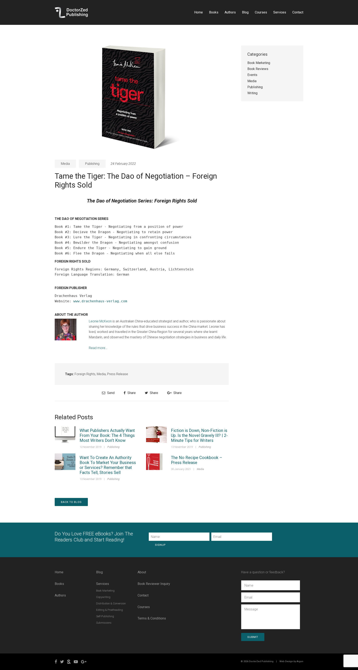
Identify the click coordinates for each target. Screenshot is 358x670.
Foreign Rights (85, 374)
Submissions (103, 622)
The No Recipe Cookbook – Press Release (196, 460)
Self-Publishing (105, 616)
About (142, 572)
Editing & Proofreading (109, 609)
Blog (245, 12)
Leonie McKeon (100, 321)
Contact (297, 12)
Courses (261, 12)
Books (213, 12)
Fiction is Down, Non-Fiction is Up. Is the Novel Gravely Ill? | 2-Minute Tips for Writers (199, 435)
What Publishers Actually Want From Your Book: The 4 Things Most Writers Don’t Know (107, 435)
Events (252, 75)
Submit (252, 637)
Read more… (98, 348)
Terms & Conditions (152, 618)
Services (279, 12)
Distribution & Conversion (111, 603)
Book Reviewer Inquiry (154, 584)
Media (65, 164)
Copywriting (103, 597)
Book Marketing (258, 63)
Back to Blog (71, 502)
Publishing (92, 164)
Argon (300, 661)
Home (198, 12)
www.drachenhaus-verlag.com (100, 301)
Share (131, 393)
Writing (252, 93)
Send (110, 393)
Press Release (117, 374)
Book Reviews (257, 69)
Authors (230, 12)
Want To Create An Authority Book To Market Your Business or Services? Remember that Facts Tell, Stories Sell (108, 465)
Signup (160, 544)
